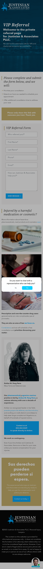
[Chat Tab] (21, 284)
